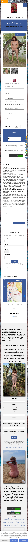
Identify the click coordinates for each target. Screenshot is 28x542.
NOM (14, 412)
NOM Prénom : (8, 93)
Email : (7, 239)
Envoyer (15, 261)
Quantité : (8, 126)
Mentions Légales (6, 518)
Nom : (6, 244)
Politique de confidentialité (17, 519)
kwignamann (14, 511)
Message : (7, 254)
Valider (14, 437)
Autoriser (20, 155)
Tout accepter (23, 540)
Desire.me (6, 525)
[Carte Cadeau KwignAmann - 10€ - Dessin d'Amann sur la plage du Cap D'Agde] (14, 290)
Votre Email (14, 398)
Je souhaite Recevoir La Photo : (11, 118)
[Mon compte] (26, 137)
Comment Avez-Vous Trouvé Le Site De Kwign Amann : (14, 424)
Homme (15, 407)
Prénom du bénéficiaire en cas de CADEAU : (13, 108)
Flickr (21, 524)
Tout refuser (14, 540)
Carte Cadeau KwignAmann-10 (14, 304)
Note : (6, 249)
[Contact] (26, 139)
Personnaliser (5, 540)
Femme (15, 409)
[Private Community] (26, 152)
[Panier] (26, 145)
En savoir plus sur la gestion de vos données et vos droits (15, 446)
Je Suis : (14, 404)
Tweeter (7, 155)
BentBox (11, 525)
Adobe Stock (17, 525)
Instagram (17, 524)
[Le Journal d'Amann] (26, 147)
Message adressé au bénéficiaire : (11, 113)
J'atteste (15, 433)
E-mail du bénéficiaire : (9, 98)
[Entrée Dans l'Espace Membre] (26, 150)
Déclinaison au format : (9, 86)
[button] (12, 316)
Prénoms (14, 417)
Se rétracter (7, 519)
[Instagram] (26, 158)
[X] (26, 155)
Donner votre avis (19, 223)
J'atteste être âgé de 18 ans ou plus (14, 431)
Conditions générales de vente (18, 518)
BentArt (23, 525)
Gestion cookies (7, 521)
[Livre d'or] (26, 142)
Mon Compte (15, 521)
